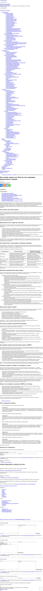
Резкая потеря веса (9, 83)
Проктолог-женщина (10, 54)
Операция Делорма (9, 131)
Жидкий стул (8, 77)
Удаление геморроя (9, 15)
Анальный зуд (8, 94)
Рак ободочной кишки (10, 49)
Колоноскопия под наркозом (11, 73)
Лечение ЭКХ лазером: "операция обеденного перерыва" (16, 42)
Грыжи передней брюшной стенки (12, 97)
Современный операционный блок (12, 143)
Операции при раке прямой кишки (12, 132)
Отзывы (3, 493)
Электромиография (9, 72)
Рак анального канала (10, 115)
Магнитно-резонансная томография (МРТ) (14, 60)
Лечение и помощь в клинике (7, 199)
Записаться (2, 454)
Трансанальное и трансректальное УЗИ (13, 68)
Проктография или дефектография (12, 63)
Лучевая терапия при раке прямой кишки (13, 47)
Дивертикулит (8, 99)
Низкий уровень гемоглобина (11, 87)
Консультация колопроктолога (11, 52)
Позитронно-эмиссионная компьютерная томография (15, 62)
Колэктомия (8, 130)
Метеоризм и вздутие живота (11, 79)
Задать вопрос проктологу (11, 53)
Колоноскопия (8, 58)
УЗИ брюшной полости (10, 69)
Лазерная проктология (10, 110)
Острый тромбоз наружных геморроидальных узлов (15, 105)
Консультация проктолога (6, 500)
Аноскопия (8, 71)
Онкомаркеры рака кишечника (11, 61)
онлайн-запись (2, 10)
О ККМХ (8, 141)
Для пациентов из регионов (11, 155)
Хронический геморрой (10, 25)
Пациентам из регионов (6, 510)
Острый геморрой (9, 26)
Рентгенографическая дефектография (13, 64)
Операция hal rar (9, 27)
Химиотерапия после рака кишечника (13, 124)
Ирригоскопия (8, 57)
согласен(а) (3, 457)
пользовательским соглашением (27, 457)
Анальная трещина (9, 92)
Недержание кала (9, 80)
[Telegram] (6, 185)
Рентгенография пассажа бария (11, 66)
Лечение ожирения (9, 136)
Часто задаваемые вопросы (11, 159)
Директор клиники (9, 142)
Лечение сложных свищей (11, 38)
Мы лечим (4, 89)
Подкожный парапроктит (10, 96)
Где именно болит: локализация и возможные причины (12, 195)
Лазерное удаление (9, 16)
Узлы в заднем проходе (10, 86)
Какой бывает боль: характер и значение (9, 194)
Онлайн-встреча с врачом (10, 158)
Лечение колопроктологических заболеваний (10, 503)
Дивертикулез (8, 98)
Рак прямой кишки (9, 45)
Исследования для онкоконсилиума (12, 154)
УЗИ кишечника (9, 70)
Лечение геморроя (9, 14)
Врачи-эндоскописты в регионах (12, 156)
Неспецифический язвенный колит (12, 104)
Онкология (4, 504)
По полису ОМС (9, 161)
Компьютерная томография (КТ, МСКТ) (13, 59)
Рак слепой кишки (9, 121)
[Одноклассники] (4, 185)
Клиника (4, 139)
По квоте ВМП (9, 163)
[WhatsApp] (9, 185)
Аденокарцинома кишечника (11, 112)
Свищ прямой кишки (10, 107)
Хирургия (4, 505)
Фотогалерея (8, 148)
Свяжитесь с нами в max (5, 400)
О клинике (4, 489)
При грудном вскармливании (11, 22)
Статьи (7, 157)
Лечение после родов (10, 21)
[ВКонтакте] (1, 185)
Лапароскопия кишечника (11, 137)
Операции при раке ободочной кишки (13, 133)
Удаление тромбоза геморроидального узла (14, 31)
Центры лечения (5, 12)
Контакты (4, 167)
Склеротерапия (9, 32)
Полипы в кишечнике (10, 82)
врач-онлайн (7, 10)
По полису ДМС (9, 162)
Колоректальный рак (10, 122)
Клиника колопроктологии (7, 174)
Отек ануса (8, 81)
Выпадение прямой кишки (11, 109)
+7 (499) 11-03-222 (3, 0)
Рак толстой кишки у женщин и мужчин (13, 120)
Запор (7, 78)
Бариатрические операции (11, 135)
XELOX (7, 127)
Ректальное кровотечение (10, 84)
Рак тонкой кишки (9, 123)
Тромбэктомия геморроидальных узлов (13, 30)
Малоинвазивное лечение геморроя (12, 33)
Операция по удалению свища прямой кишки (14, 36)
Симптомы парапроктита (10, 88)
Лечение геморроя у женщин (11, 19)
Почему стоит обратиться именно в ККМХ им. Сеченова (12, 200)
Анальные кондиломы (10, 93)
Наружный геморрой (10, 24)
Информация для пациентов (7, 509)
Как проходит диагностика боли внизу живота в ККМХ (12, 198)
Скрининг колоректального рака (12, 67)
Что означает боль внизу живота (8, 193)
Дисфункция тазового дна (11, 100)
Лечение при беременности (11, 20)
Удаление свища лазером (10, 39)
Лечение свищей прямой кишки (12, 35)
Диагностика (4, 50)
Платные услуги (5, 508)
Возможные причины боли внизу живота (9, 196)
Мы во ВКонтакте (15, 477)
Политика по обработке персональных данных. (8, 485)
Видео (7, 147)
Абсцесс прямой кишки (10, 91)
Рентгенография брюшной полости (12, 65)
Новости (7, 145)
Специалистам (4, 166)
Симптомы (14, 174)
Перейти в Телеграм (3, 589)
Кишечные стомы (9, 129)
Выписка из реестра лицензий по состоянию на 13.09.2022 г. (11, 470)
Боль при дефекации (10, 85)
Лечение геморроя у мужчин (11, 18)
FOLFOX (8, 126)
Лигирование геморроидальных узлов (13, 29)
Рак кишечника (9, 117)
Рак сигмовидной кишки (10, 119)
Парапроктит (8, 106)
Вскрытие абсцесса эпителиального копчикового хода (16, 43)
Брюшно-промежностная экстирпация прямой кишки (15, 46)
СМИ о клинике (9, 146)
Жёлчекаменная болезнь (10, 101)
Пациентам (4, 151)
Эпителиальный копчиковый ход (12, 41)
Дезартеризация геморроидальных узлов (13, 28)
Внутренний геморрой (10, 23)
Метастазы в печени (10, 125)
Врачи (3, 138)
